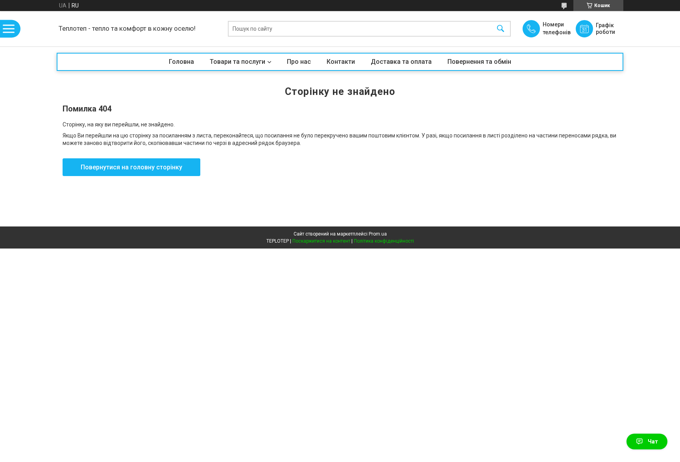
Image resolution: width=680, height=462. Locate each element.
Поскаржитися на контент (321, 241)
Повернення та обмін (479, 61)
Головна (181, 61)
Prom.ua (378, 234)
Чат (653, 441)
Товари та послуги (237, 61)
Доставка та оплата (401, 61)
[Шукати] (500, 29)
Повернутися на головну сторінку (131, 167)
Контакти (341, 61)
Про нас (299, 61)
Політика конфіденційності (384, 241)
